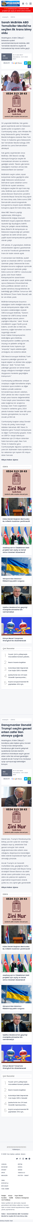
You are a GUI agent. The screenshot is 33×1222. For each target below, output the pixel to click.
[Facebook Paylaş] (29, 66)
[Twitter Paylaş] (25, 63)
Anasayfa (5, 17)
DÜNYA (13, 17)
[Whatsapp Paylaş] (29, 63)
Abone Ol (6, 63)
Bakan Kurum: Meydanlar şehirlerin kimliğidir (16, 10)
